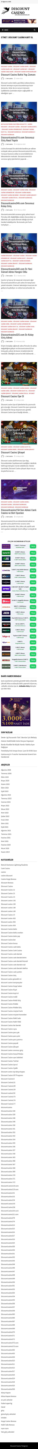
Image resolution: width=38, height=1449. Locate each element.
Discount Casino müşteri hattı (12, 1011)
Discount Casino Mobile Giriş (11, 1007)
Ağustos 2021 (6, 830)
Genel (3, 1407)
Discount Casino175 (8, 1097)
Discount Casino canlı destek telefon (14, 968)
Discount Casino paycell (9, 1043)
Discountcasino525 (8, 1385)
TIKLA (33, 546)
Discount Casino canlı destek (11, 954)
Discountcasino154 (19, 504)
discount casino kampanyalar (11, 982)
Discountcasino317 (28, 132)
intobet (32, 393)
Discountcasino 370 (8, 1175)
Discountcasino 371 (8, 1179)
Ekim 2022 (5, 788)
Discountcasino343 (25, 263)
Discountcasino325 (25, 329)
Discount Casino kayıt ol (9, 326)
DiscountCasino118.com (10, 1186)
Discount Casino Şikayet (28, 195)
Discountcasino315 (8, 1229)
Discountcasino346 (25, 198)
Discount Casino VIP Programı (12, 1075)
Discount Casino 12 (8, 890)
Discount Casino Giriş (20, 190)
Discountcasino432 (8, 1350)
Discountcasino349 (8, 1278)
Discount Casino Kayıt (18, 258)
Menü (6, 30)
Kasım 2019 (5, 852)
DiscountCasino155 (7, 507)
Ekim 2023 (5, 777)
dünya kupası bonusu (8, 1396)
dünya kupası (6, 1393)
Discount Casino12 (8, 1079)
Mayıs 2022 (5, 805)
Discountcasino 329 (8, 1114)
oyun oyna (4, 1428)
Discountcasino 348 (8, 1118)
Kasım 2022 (5, 784)
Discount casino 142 (8, 900)
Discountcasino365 (8, 1314)
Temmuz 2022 (6, 798)
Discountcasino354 (8, 1296)
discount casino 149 (8, 911)
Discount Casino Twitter (10, 1061)
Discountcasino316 (14, 132)
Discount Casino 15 (8, 915)
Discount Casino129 (8, 1089)
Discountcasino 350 (8, 1125)
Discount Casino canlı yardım (11, 972)
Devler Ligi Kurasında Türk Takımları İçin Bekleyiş (19, 737)
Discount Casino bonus (29, 127)
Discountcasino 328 (8, 1111)
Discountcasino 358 (8, 1154)
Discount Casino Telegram (19, 1446)
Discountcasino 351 (8, 1129)
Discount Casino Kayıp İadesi (11, 986)
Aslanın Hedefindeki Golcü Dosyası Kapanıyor (17, 741)
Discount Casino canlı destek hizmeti (14, 961)
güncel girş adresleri (8, 1414)
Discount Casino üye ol (10, 198)
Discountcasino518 (8, 1375)
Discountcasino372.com (9, 1343)
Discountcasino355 (8, 1300)
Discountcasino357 (8, 1307)
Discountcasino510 (8, 1360)
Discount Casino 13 (8, 893)
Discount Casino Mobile (9, 1004)
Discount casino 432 (8, 918)
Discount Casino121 (8, 1082)
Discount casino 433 (8, 922)
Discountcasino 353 (8, 1136)
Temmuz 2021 (6, 834)
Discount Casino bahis (21, 66)
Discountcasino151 (8, 1193)
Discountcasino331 (8, 1253)
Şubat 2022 (5, 816)
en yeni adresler (6, 1400)
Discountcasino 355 (8, 1143)
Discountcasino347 (7, 200)
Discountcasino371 (8, 1335)
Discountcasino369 (8, 1328)
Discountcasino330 (8, 1250)
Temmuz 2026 (6, 773)
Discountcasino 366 (8, 1161)
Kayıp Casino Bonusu (8, 1421)
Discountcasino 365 (8, 1157)
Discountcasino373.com (9, 1346)
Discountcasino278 (8, 1218)
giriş (2, 1410)
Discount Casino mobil (23, 192)
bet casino (10, 78)
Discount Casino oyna (26, 326)
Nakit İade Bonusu (8, 1425)
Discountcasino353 (8, 1293)
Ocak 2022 (5, 820)
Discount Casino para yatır (10, 1036)
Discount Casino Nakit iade (11, 1018)
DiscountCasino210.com (10, 1211)
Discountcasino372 (8, 1339)
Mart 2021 (4, 841)
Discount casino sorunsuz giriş (12, 1050)
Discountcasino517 (8, 1371)
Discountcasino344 (7, 266)
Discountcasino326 (7, 332)
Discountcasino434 (8, 1357)
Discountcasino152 (8, 1196)
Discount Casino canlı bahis (11, 947)
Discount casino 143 (8, 904)
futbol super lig (6, 1403)
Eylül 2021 (4, 827)
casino (3, 872)
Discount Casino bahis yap (10, 936)
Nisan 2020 (5, 848)
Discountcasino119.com (9, 1189)
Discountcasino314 (8, 1225)
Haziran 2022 (6, 802)
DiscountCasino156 (21, 507)
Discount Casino (6, 66)
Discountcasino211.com (9, 1214)
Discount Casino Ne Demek (10, 195)
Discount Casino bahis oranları (12, 932)
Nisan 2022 (5, 809)
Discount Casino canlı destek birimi (13, 957)
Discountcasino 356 (8, 1146)
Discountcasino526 (8, 1389)
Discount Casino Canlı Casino (11, 950)
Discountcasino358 (8, 1311)
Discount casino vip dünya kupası (13, 1072)
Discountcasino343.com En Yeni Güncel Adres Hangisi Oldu (16, 270)
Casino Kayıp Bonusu (8, 879)
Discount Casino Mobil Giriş (11, 1000)
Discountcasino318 (7, 134)
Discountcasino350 (8, 1282)
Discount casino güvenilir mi (12, 129)
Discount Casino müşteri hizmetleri (14, 1015)
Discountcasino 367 (8, 1164)
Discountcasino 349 (8, 1122)
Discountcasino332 (8, 1257)
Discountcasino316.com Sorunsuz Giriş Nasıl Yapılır (17, 139)
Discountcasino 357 (8, 1150)
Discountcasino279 (8, 1221)
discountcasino (6, 504)
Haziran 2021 (6, 838)
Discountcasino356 (8, 1303)
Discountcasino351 (8, 1286)
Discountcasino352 (8, 1289)
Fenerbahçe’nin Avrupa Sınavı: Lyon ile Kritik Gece (19, 751)
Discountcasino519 (8, 1378)
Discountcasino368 (8, 1325)
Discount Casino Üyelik (9, 1068)
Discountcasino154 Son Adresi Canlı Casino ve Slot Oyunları (18, 511)
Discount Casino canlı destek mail (13, 965)
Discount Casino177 (8, 1104)
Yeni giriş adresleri (7, 1432)
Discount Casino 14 (8, 897)
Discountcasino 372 (8, 1182)
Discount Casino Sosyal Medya (12, 1054)
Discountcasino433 (8, 1353)
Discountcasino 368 (8, 1168)
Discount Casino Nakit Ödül (11, 1022)
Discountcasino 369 (8, 1171)
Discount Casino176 (8, 1100)
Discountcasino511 (8, 1364)
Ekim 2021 (5, 823)
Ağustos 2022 (6, 795)
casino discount (6, 255)
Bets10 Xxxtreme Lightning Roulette (14, 124)
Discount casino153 (8, 1093)
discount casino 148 (8, 908)
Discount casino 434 (8, 925)
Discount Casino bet (20, 69)
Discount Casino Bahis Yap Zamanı (18, 74)
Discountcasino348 (8, 1275)
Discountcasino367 (8, 1321)
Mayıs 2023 (5, 780)
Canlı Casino (5, 868)
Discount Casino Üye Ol (12, 396)
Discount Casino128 (8, 1086)
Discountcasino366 (8, 1318)
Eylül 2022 (4, 791)
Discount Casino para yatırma (11, 1039)
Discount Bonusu (7, 883)
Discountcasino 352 (8, 1132)
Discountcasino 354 (8, 1139)
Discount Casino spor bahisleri (25, 72)
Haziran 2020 (6, 845)
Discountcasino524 (8, 1382)
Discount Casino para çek (10, 1032)
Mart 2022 (4, 813)
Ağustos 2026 (6, 770)
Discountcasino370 (8, 1332)
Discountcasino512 (8, 1368)
